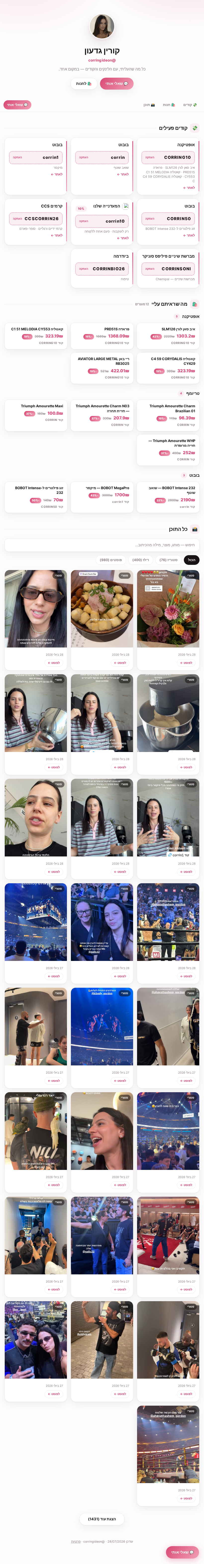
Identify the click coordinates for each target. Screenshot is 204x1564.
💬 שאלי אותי (116, 83)
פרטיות (76, 1541)
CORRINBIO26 (102, 268)
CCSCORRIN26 (36, 218)
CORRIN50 (168, 218)
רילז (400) (140, 560)
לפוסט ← (186, 663)
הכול (191, 560)
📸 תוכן (149, 105)
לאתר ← (189, 188)
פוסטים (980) (111, 560)
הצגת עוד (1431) (102, 1519)
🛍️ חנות (169, 105)
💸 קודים (190, 105)
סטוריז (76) (168, 560)
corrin (102, 157)
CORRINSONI (168, 268)
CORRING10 (168, 157)
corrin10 (102, 221)
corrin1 (36, 157)
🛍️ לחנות (84, 83)
